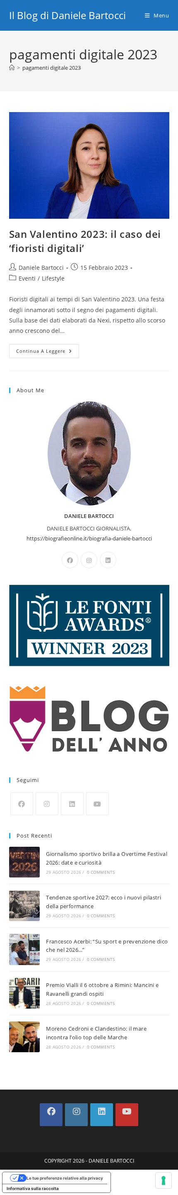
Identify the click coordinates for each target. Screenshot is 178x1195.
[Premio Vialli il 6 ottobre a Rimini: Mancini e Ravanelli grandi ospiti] (24, 993)
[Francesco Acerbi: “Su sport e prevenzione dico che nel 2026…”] (24, 949)
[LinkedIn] (108, 560)
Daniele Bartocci (41, 267)
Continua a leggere (47, 352)
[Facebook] (70, 560)
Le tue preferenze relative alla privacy (64, 1177)
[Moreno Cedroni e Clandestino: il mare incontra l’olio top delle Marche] (24, 1036)
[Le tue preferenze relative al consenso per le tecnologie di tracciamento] (163, 1180)
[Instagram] (89, 560)
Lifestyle (53, 278)
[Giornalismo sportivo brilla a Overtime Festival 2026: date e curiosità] (24, 862)
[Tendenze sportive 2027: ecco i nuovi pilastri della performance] (24, 905)
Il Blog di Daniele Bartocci (67, 15)
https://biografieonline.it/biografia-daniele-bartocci (89, 538)
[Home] (11, 67)
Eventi (27, 278)
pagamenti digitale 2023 (51, 67)
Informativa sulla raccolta (33, 1188)
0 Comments (101, 872)
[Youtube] (97, 803)
